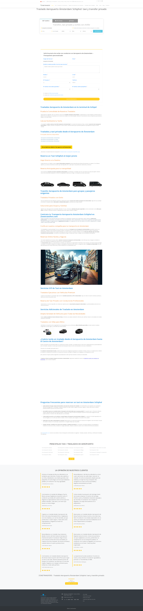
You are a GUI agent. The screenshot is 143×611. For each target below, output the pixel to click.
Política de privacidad (53, 93)
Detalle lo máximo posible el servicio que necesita (55, 64)
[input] (45, 31)
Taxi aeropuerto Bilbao (46, 454)
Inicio (52, 5)
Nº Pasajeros (46, 80)
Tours (100, 5)
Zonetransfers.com (46, 432)
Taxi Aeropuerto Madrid (78, 447)
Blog (103, 5)
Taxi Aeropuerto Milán (78, 452)
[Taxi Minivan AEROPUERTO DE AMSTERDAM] (79, 184)
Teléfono (74, 80)
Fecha (74, 58)
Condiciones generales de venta (56, 95)
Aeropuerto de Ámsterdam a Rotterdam (50, 141)
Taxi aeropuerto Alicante (47, 447)
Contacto (107, 5)
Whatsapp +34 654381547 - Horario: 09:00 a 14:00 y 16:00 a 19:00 (59, 1)
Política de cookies (86, 597)
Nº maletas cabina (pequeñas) (79, 86)
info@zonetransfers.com (78, 1)
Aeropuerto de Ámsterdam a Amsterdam (50, 137)
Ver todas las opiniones (71, 583)
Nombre (45, 74)
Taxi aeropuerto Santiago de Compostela (96, 452)
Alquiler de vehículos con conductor (76, 5)
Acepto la (51, 93)
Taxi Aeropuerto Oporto (78, 454)
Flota (97, 5)
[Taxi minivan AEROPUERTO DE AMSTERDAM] (79, 331)
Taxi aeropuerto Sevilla (94, 454)
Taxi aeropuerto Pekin (94, 450)
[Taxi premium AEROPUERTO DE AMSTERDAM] (63, 183)
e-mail (74, 74)
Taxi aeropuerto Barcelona (47, 452)
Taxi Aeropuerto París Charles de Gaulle (96, 447)
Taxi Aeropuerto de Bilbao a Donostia (64, 447)
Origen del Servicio (48, 58)
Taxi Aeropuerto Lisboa (62, 454)
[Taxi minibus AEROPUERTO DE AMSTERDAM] (95, 183)
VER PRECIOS (98, 31)
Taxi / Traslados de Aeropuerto (61, 5)
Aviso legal (85, 594)
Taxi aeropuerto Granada (63, 450)
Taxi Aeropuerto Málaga (78, 450)
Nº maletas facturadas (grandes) (51, 86)
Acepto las (54, 95)
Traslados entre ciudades (90, 5)
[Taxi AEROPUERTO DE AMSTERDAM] (47, 183)
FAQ (83, 601)
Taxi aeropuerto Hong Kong (63, 452)
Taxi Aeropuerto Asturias (47, 450)
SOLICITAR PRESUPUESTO (71, 99)
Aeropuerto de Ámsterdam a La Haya (49, 139)
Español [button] (43, 1)
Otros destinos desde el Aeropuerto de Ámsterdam (56, 147)
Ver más (71, 458)
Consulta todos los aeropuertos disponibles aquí (70, 151)
